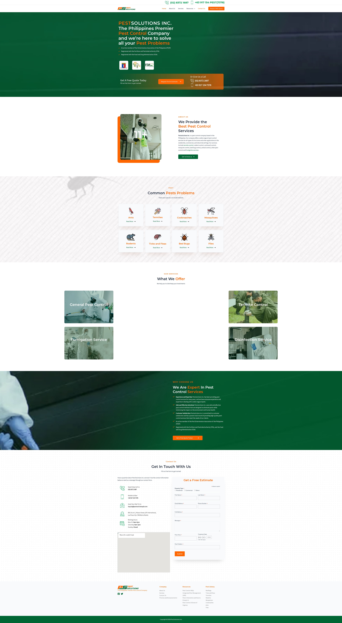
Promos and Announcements (168, 598)
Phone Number (203, 503)
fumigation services (192, 150)
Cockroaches (209, 602)
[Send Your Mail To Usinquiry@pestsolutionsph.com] (132, 505)
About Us (172, 9)
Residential (179, 490)
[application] (194, 8)
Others (198, 490)
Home (164, 9)
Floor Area (178, 535)
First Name (178, 495)
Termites (208, 595)
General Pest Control (89, 304)
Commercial (189, 490)
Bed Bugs (208, 590)
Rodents (208, 598)
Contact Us (201, 9)
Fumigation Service (89, 339)
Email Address (179, 503)
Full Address (179, 512)
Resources (189, 9)
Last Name (201, 495)
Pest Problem (179, 544)
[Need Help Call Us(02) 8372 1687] (129, 488)
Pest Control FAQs (188, 590)
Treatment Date (202, 534)
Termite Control (253, 304)
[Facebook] (119, 594)
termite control (188, 145)
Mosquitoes (209, 600)
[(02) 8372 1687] (199, 80)
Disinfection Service (253, 339)
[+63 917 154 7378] (200, 85)
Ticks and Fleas (210, 593)
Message (178, 520)
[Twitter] (122, 594)
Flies (207, 607)
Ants (207, 605)
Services (180, 9)
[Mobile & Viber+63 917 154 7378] (128, 497)
